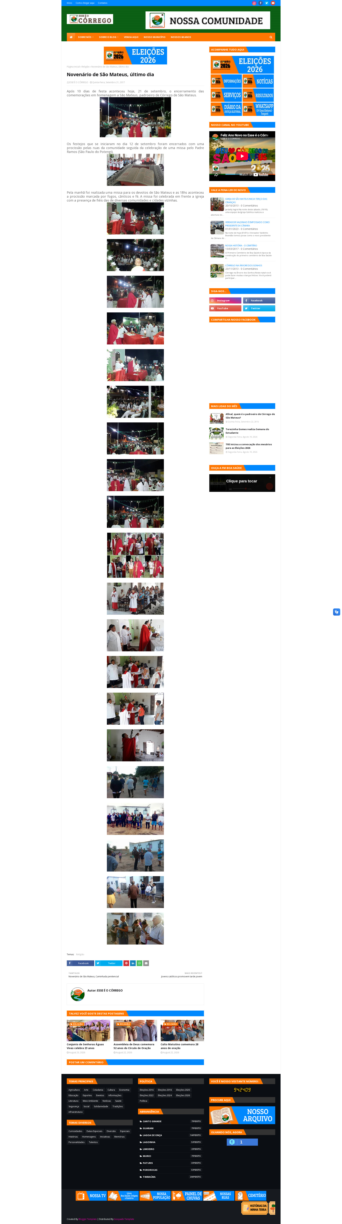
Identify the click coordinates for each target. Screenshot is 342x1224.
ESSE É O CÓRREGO (78, 82)
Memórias (119, 1136)
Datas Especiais (94, 1131)
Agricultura (74, 1089)
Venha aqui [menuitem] (131, 37)
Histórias (73, 1136)
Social (86, 1106)
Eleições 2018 (165, 1089)
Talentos (93, 1142)
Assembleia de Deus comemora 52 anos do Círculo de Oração (134, 1046)
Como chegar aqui (85, 2)
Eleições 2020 (183, 1089)
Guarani (168, 1128)
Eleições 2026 (183, 1095)
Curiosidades (75, 1131)
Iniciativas (105, 1136)
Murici (168, 1156)
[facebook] (260, 3)
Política (143, 1100)
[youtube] (273, 3)
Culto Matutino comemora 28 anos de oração (179, 1046)
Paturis (168, 1163)
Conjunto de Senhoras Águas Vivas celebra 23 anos (85, 1046)
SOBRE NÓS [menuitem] (84, 37)
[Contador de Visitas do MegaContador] (242, 1091)
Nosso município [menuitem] (154, 37)
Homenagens (89, 1136)
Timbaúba (168, 1176)
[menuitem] (71, 37)
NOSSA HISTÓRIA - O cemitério (241, 245)
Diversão (111, 1131)
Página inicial (73, 66)
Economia (124, 1089)
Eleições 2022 (147, 1095)
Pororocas (168, 1169)
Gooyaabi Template (124, 1219)
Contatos (102, 2)
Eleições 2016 (147, 1089)
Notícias (107, 1100)
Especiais (124, 1131)
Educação (73, 1095)
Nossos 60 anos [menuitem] (181, 37)
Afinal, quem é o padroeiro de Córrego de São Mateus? (250, 415)
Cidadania (98, 1089)
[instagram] (254, 3)
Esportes (87, 1095)
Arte (86, 1089)
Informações (114, 1095)
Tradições (118, 1106)
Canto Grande (168, 1121)
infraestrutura (75, 1111)
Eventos (100, 1095)
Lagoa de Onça (168, 1135)
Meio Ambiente (90, 1100)
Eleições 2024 (165, 1095)
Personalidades (76, 1142)
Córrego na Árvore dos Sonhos (243, 265)
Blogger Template (88, 1219)
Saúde (118, 1100)
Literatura (73, 1100)
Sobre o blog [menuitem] (107, 37)
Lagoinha (168, 1142)
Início (69, 2)
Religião (86, 66)
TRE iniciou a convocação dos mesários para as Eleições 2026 (249, 446)
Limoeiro (168, 1149)
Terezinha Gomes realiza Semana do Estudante (247, 431)
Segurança (74, 1106)
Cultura (111, 1089)
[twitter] (267, 3)
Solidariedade (101, 1106)
